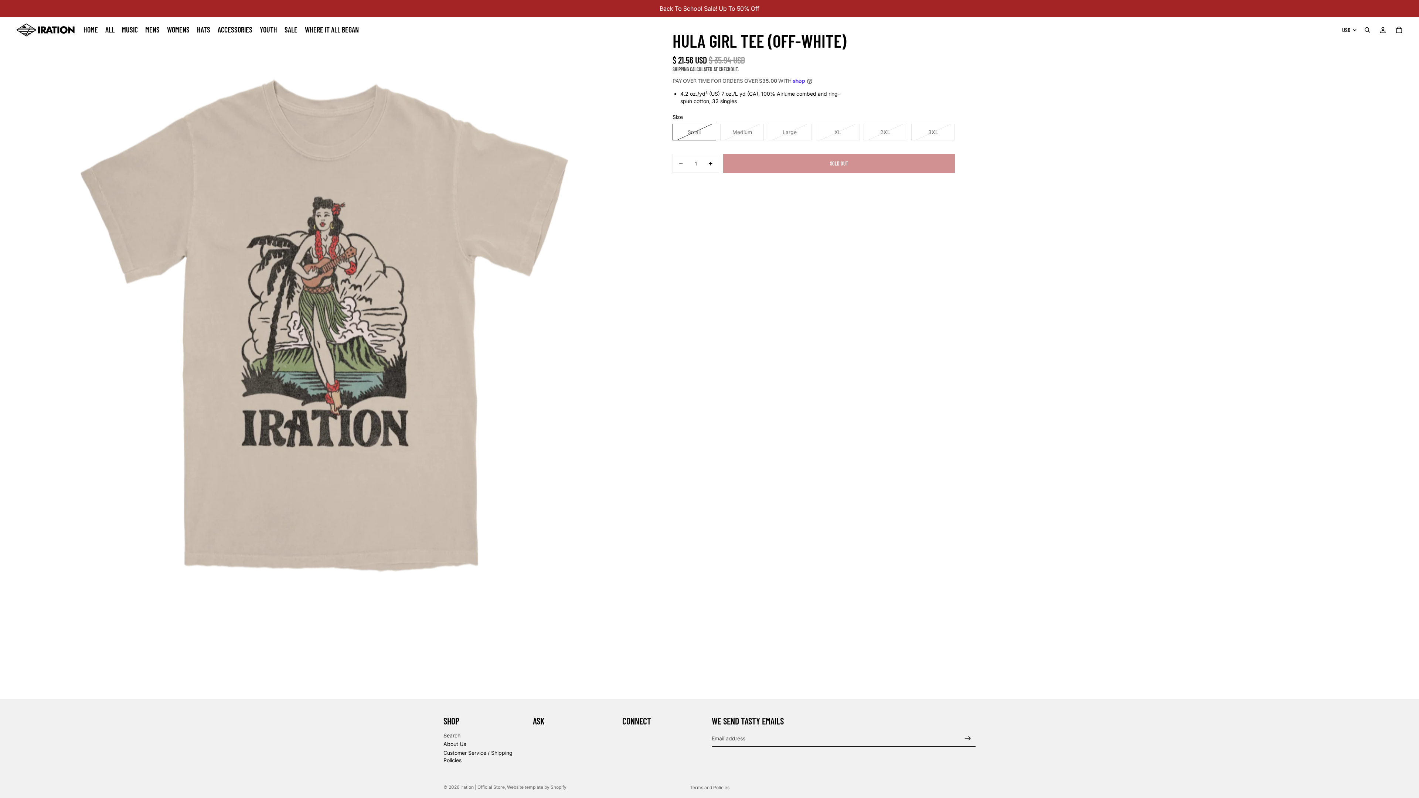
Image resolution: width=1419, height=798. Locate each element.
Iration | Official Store (482, 787)
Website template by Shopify (536, 787)
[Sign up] (968, 738)
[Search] (1367, 30)
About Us (454, 744)
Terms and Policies (709, 787)
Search (451, 735)
